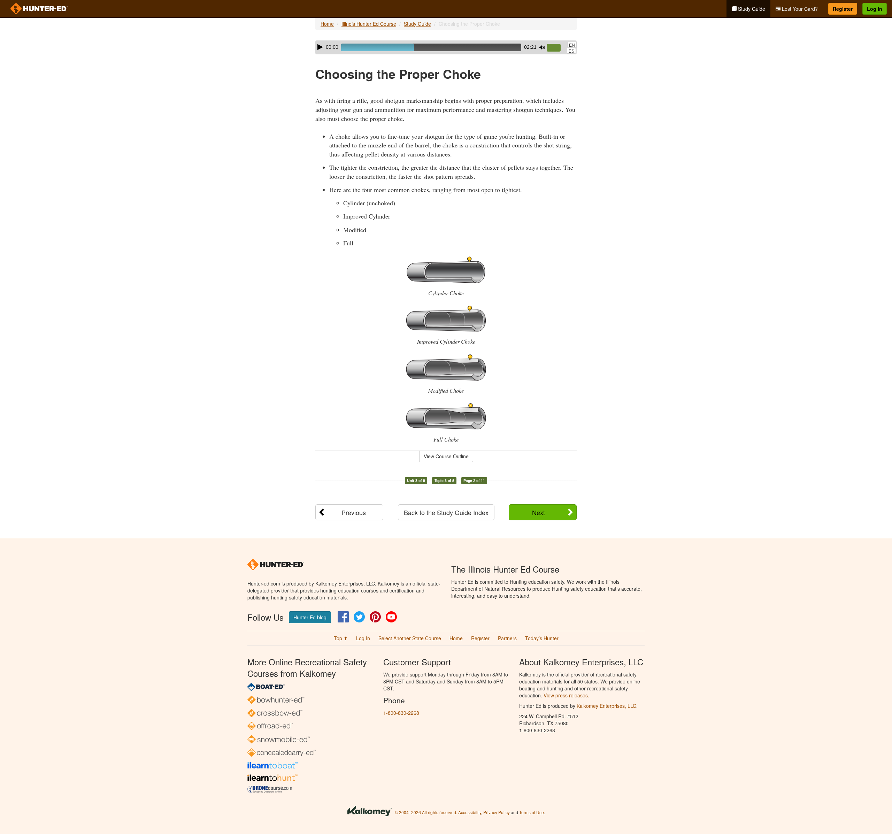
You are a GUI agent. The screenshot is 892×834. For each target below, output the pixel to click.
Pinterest (375, 616)
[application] (446, 47)
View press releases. (566, 695)
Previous (353, 512)
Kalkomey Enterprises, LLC (606, 705)
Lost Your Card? (799, 8)
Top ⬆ (341, 638)
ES (571, 51)
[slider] (556, 48)
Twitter (359, 616)
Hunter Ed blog (309, 617)
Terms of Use (531, 812)
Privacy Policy (496, 812)
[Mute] (542, 47)
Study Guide (751, 8)
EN (572, 45)
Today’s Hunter (542, 638)
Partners (507, 638)
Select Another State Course (409, 638)
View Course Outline (446, 456)
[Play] (320, 47)
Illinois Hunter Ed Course (368, 23)
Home (327, 23)
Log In (874, 8)
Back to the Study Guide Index (446, 512)
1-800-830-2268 (401, 712)
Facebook (343, 616)
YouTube (391, 616)
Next (538, 512)
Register (843, 8)
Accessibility (469, 812)
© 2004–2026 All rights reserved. (426, 812)
